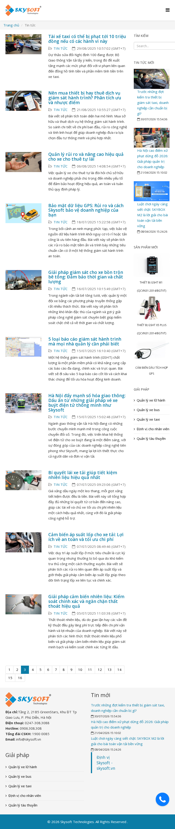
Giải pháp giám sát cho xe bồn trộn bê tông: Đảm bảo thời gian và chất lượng (85, 277)
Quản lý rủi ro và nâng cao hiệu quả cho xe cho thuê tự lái (86, 156)
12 (100, 669)
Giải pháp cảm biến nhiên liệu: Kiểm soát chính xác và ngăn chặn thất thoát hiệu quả (86, 601)
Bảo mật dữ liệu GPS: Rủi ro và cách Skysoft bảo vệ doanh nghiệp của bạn (86, 210)
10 (80, 669)
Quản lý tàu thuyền (151, 438)
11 (90, 669)
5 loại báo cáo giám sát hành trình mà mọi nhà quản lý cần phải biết (84, 341)
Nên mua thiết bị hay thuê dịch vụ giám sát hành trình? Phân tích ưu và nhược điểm (84, 98)
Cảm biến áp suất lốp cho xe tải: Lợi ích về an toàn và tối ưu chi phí (86, 537)
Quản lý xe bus (148, 409)
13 (110, 669)
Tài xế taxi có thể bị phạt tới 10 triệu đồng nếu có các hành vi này (87, 38)
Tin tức (60, 48)
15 (10, 677)
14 (119, 669)
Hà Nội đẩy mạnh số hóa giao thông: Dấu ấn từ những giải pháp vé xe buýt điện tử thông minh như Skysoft (87, 403)
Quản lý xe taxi (148, 419)
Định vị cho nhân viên (153, 429)
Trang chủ (11, 25)
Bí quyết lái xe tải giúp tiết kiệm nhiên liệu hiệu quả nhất (82, 475)
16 (20, 677)
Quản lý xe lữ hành (151, 400)
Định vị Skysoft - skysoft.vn (106, 762)
